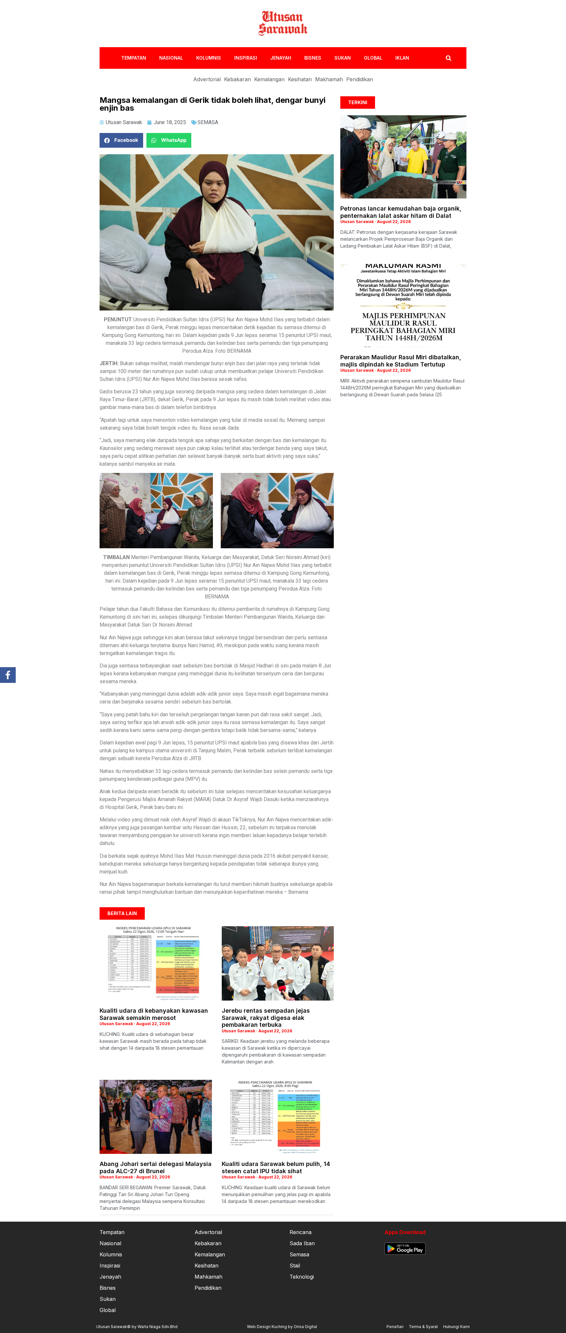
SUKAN (342, 58)
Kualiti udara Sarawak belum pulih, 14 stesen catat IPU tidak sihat (276, 1167)
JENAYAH (280, 58)
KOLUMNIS (208, 58)
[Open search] (448, 58)
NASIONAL (171, 58)
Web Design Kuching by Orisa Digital (282, 1326)
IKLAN (402, 58)
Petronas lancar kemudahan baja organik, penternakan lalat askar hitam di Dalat (401, 212)
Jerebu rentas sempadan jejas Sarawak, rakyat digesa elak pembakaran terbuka (266, 1017)
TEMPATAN (133, 58)
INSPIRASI (245, 58)
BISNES (312, 58)
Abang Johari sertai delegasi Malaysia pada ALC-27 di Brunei (156, 1167)
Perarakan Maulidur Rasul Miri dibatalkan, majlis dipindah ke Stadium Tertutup (400, 361)
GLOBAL (373, 58)
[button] (121, 140)
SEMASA (208, 122)
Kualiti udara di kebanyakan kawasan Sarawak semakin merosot (154, 1014)
